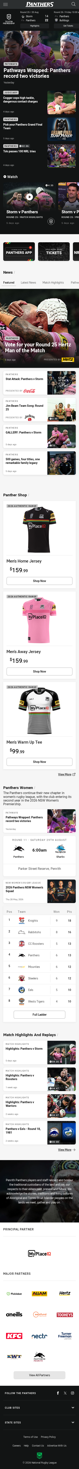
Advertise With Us (56, 1445)
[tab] (9, 282)
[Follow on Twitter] (65, 1393)
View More (64, 480)
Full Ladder (40, 1014)
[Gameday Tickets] (54, 251)
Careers (17, 1445)
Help (26, 1445)
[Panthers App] (19, 251)
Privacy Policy (48, 1436)
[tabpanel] (39, 382)
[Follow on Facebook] (58, 1393)
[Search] (73, 4)
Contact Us (38, 1445)
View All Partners (39, 1375)
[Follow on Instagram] (72, 1393)
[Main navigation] (5, 4)
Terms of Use (30, 1436)
